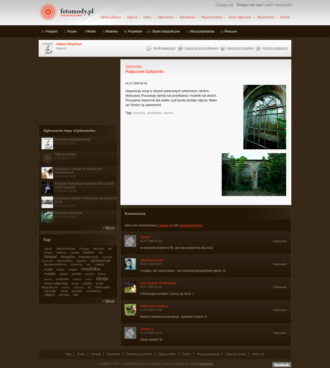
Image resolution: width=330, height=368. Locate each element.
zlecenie (64, 294)
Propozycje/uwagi (208, 354)
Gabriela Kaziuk (151, 260)
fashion (88, 252)
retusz (88, 279)
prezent (48, 279)
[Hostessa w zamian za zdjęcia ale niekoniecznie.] (47, 177)
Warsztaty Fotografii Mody (72, 139)
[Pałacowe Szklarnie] (47, 222)
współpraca (93, 290)
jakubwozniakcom (55, 264)
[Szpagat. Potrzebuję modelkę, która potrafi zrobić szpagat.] (47, 192)
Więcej (110, 228)
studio (87, 283)
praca (101, 273)
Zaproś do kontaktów (240, 48)
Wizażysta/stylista (202, 31)
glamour (82, 260)
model (60, 269)
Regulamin (113, 354)
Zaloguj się (224, 5)
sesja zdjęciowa (56, 283)
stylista (168, 113)
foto (100, 252)
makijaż (99, 264)
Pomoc (186, 354)
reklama (77, 279)
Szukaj (285, 17)
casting (74, 252)
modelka (139, 113)
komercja (76, 264)
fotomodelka (64, 260)
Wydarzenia (265, 17)
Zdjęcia (132, 17)
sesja (102, 278)
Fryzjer (72, 31)
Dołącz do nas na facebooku (281, 364)
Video (147, 17)
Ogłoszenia (165, 17)
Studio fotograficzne (166, 31)
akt (110, 248)
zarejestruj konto (190, 225)
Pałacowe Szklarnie (68, 213)
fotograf (50, 256)
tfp (89, 287)
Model (91, 31)
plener (64, 273)
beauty (48, 252)
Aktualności (187, 17)
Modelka (112, 31)
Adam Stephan (69, 44)
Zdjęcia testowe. (65, 154)
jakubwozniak (101, 261)
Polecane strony (236, 354)
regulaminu (206, 363)
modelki (50, 274)
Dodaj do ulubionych (275, 48)
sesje (75, 283)
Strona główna (111, 17)
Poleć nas (258, 354)
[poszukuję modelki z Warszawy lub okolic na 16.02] (47, 207)
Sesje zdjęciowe (239, 17)
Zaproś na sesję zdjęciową (201, 48)
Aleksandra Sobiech (154, 306)
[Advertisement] (77, 91)
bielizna (61, 252)
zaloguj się (165, 225)
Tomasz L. (147, 329)
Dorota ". (146, 237)
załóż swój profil (264, 5)
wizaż (64, 290)
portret (90, 273)
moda (48, 269)
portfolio (76, 273)
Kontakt (96, 354)
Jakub (48, 248)
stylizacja (79, 287)
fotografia (68, 257)
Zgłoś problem (167, 354)
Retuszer (231, 31)
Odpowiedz (280, 241)
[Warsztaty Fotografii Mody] (47, 148)
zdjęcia (49, 295)
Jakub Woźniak (65, 248)
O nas (81, 354)
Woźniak (98, 248)
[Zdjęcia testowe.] (47, 163)
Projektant (135, 31)
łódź (75, 294)
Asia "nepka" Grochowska (158, 283)
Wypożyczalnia (211, 17)
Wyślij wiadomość (164, 48)
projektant (154, 113)
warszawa (102, 287)
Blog (68, 354)
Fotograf (51, 31)
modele (72, 269)
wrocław (77, 290)
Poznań (84, 248)
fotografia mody (88, 256)
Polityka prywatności (139, 354)
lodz (88, 264)
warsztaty (50, 290)
